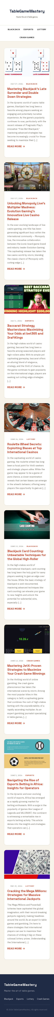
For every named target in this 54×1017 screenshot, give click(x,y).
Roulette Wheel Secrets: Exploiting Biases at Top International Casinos (24, 448)
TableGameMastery (27, 11)
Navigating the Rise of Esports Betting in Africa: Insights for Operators (25, 784)
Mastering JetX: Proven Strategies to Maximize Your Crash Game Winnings (26, 669)
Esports (28, 29)
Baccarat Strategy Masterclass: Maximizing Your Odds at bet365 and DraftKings (25, 331)
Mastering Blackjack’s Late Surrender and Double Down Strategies (26, 93)
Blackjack (14, 29)
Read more (14, 146)
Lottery (41, 29)
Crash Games (27, 37)
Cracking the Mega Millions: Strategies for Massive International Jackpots (27, 895)
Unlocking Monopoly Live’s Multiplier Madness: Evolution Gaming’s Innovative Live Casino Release (26, 211)
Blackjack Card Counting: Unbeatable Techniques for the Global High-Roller (26, 555)
